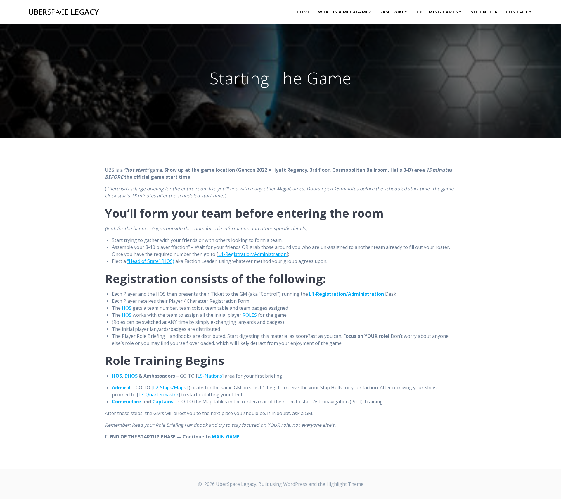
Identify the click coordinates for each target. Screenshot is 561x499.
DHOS (131, 376)
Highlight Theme (344, 484)
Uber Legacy (63, 12)
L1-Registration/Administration (252, 254)
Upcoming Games (437, 12)
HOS (126, 308)
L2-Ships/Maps (169, 387)
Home (303, 12)
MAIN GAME (225, 436)
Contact (517, 12)
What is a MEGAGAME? (344, 12)
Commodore (126, 401)
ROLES (250, 315)
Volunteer (484, 12)
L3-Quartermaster (158, 394)
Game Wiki (391, 12)
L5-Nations (210, 376)
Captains (162, 401)
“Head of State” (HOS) (150, 261)
